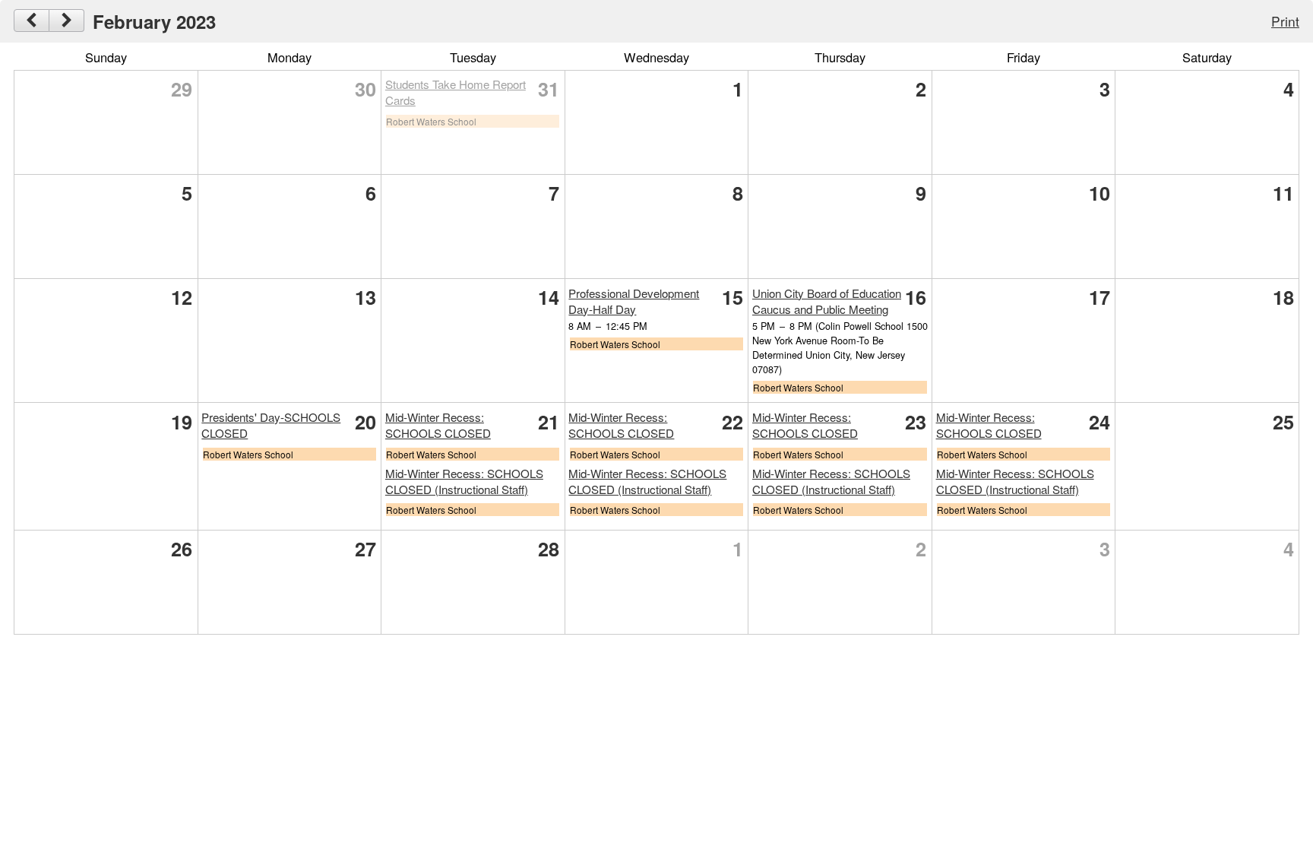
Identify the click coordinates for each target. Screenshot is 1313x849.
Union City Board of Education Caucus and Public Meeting (826, 301)
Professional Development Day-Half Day (633, 301)
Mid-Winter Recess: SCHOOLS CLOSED (438, 425)
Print (1285, 20)
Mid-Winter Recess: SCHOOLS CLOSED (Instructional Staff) (464, 481)
